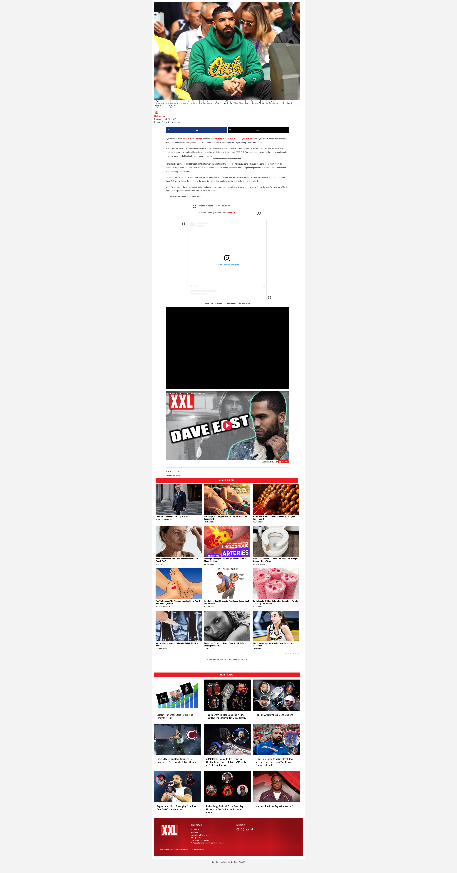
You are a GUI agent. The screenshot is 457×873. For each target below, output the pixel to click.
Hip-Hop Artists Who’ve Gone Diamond (274, 714)
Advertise (194, 832)
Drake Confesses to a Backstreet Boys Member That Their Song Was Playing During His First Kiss (274, 762)
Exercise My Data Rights (200, 840)
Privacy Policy (196, 838)
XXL (274, 462)
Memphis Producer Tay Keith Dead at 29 (275, 806)
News (178, 475)
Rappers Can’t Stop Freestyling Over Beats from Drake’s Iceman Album (177, 808)
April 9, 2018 (232, 212)
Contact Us (195, 830)
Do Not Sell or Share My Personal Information (207, 843)
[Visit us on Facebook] (253, 829)
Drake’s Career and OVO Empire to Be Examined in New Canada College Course (176, 761)
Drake (185, 139)
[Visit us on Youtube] (248, 829)
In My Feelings (196, 139)
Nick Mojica (159, 116)
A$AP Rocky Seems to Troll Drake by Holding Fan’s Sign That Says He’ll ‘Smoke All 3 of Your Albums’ (226, 762)
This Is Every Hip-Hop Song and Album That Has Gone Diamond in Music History (226, 716)
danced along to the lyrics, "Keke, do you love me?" (232, 139)
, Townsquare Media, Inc (182, 849)
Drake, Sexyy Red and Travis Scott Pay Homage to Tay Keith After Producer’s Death (224, 809)
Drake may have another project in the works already (245, 177)
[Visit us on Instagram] (238, 829)
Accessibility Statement (200, 835)
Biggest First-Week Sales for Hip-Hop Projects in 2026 (175, 716)
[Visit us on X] (243, 829)
